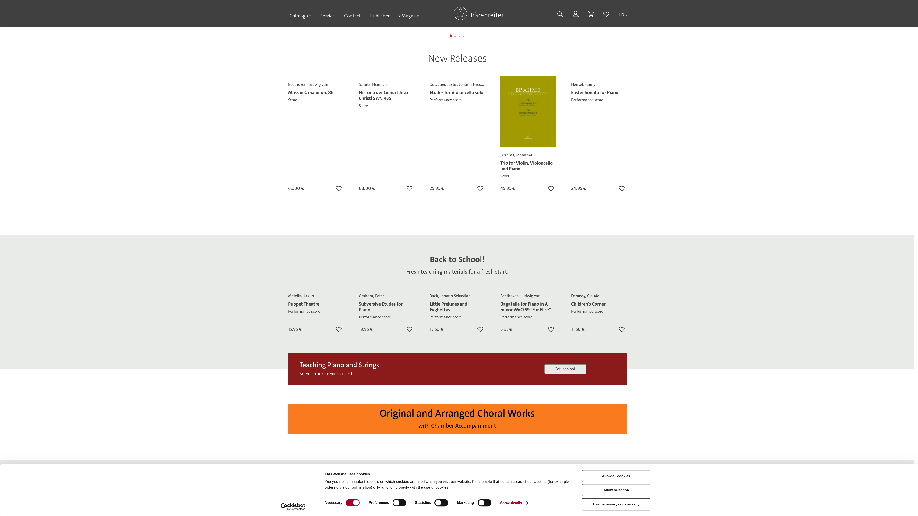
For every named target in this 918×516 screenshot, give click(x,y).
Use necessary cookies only (616, 504)
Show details (511, 503)
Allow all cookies (616, 476)
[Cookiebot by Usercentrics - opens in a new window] (293, 506)
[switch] (399, 502)
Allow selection (616, 490)
